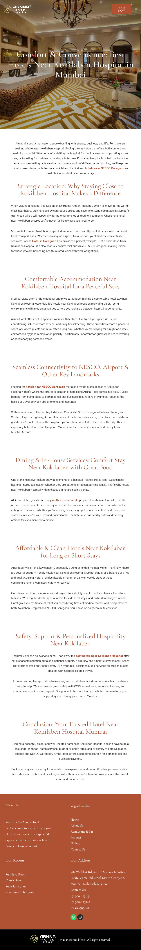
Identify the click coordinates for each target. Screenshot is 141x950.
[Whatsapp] (73, 917)
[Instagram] (80, 917)
